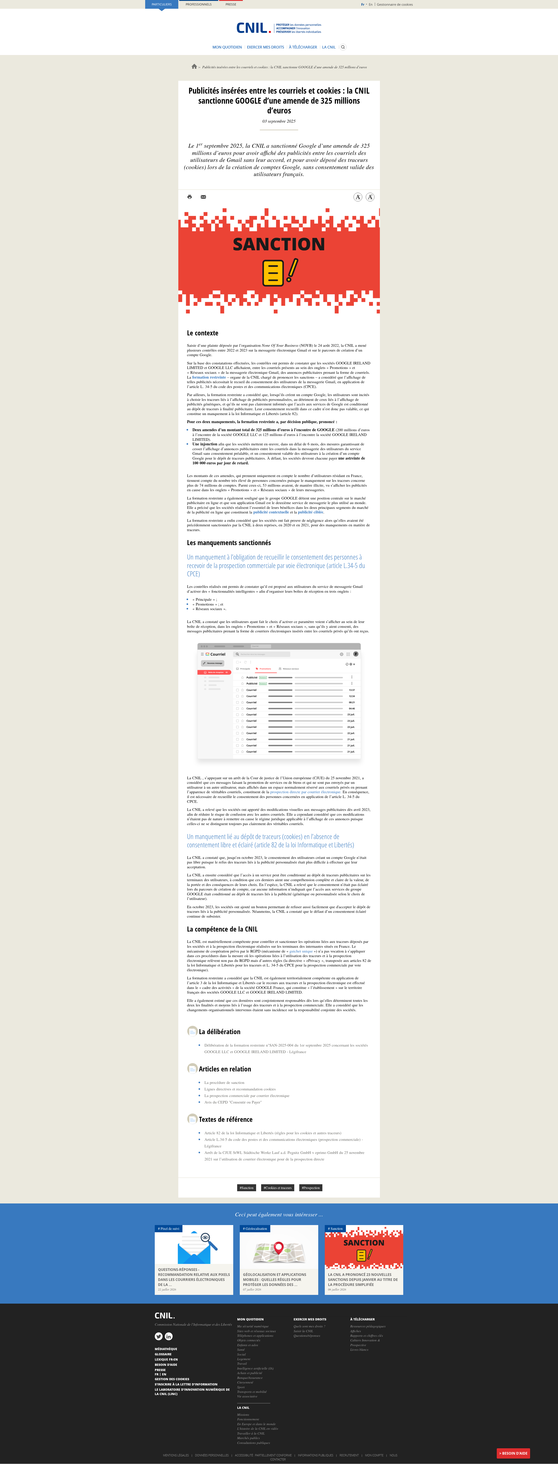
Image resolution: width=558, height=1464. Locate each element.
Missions (243, 1414)
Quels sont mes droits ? (309, 1326)
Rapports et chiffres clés (366, 1335)
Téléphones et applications (255, 1335)
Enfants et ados (247, 1345)
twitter (159, 1336)
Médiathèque (166, 1349)
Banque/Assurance (250, 1377)
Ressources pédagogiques (368, 1326)
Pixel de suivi (170, 1228)
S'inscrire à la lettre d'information (186, 1384)
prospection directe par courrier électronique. (306, 791)
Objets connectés (248, 1340)
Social (241, 1354)
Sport (241, 1387)
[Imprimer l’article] (189, 197)
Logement (243, 1359)
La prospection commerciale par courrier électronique (246, 1095)
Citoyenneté (245, 1382)
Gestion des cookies (172, 1379)
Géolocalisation (256, 1228)
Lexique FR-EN (166, 1359)
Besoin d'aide (514, 1453)
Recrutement (349, 1455)
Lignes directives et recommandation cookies (240, 1089)
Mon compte (374, 1455)
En (371, 4)
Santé (241, 1349)
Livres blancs (359, 1349)
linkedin (169, 1336)
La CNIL (329, 47)
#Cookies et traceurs (278, 1187)
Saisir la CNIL (303, 1331)
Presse (231, 4)
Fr (362, 4)
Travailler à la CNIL (251, 1433)
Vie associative (247, 1396)
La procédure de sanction (224, 1082)
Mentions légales (176, 1455)
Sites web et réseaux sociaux (256, 1331)
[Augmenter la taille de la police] (370, 197)
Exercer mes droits (265, 47)
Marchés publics (248, 1438)
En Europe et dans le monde (256, 1424)
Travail (242, 1363)
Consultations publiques (253, 1442)
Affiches (355, 1331)
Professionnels (199, 4)
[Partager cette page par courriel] (203, 197)
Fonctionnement (248, 1419)
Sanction (337, 1228)
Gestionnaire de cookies (395, 4)
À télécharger (303, 47)
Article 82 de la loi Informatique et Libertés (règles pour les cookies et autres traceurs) (272, 1132)
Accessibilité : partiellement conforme (263, 1455)
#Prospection (311, 1187)
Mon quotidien (227, 47)
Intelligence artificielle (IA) (255, 1368)
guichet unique (301, 951)
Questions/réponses (307, 1335)
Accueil (194, 66)
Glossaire (163, 1354)
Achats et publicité (249, 1373)
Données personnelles (212, 1455)
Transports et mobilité (252, 1391)
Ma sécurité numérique (253, 1326)
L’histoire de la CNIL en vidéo (257, 1428)
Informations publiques (315, 1455)
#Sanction (246, 1187)
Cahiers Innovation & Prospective (365, 1342)
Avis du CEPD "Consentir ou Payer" (233, 1102)
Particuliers (162, 4)
